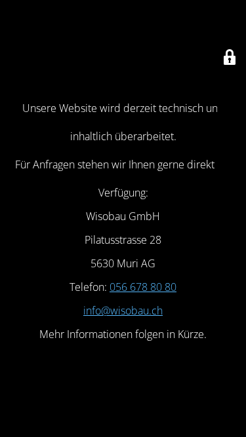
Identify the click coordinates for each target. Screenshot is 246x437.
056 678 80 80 (143, 287)
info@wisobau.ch (123, 310)
